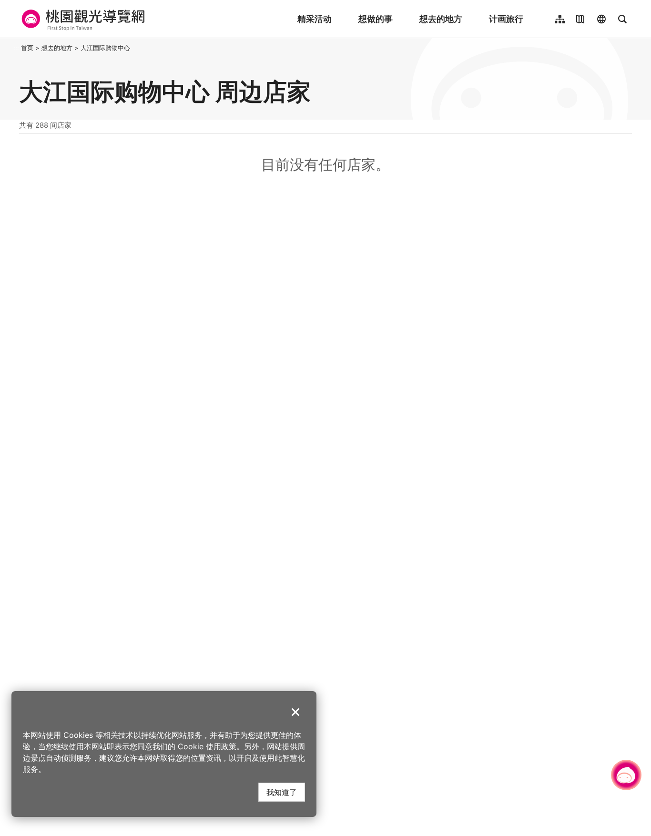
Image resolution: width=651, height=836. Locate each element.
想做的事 (375, 19)
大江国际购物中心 (105, 47)
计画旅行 (506, 19)
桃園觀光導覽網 (81, 19)
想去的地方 (440, 19)
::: (16, 47)
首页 (27, 47)
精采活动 (314, 19)
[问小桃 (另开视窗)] (626, 775)
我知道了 (281, 791)
